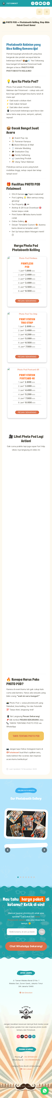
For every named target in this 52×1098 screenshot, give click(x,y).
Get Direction (26, 993)
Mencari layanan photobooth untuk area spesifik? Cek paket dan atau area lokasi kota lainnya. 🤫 (26, 918)
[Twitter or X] (33, 1036)
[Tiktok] (36, 3)
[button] (18, 878)
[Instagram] (32, 3)
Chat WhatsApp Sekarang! (26, 946)
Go (42, 931)
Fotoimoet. (37, 1086)
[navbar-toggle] (46, 12)
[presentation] (7, 850)
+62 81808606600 (32, 1060)
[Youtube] (40, 3)
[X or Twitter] (48, 3)
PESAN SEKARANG (27, 301)
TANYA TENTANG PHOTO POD (26, 736)
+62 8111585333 (30, 1057)
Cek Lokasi (27, 1069)
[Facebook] (44, 3)
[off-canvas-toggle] (39, 12)
